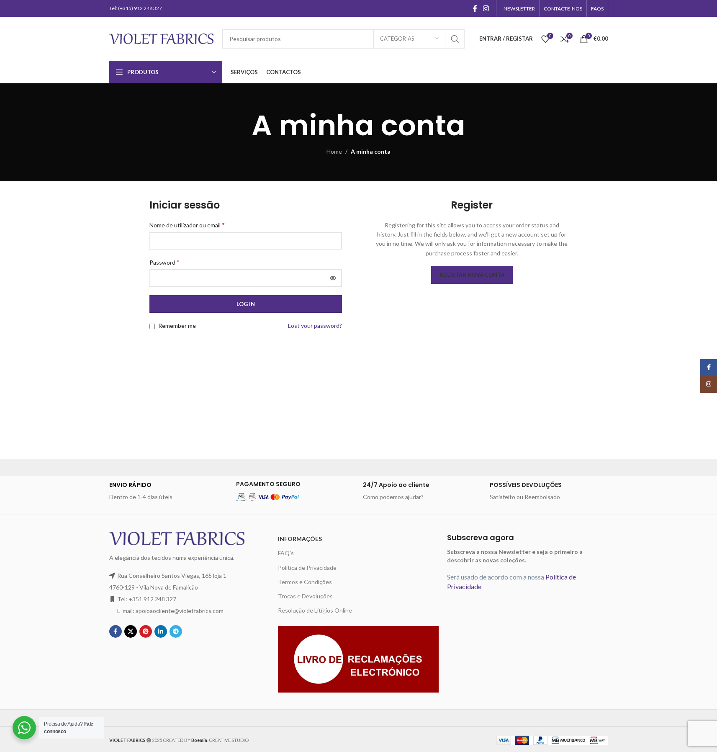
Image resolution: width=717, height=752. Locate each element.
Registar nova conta (471, 274)
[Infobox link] (168, 491)
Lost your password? (315, 325)
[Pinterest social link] (145, 631)
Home (334, 151)
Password (164, 262)
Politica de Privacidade (307, 567)
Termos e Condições (305, 581)
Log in (245, 304)
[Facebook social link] (475, 8)
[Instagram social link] (485, 8)
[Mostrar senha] (333, 278)
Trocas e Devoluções (305, 596)
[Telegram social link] (176, 631)
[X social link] (130, 631)
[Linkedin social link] (160, 631)
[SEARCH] (455, 39)
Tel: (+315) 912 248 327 (135, 8)
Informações (300, 538)
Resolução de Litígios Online (315, 610)
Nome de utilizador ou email (187, 225)
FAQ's (286, 552)
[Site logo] (161, 37)
